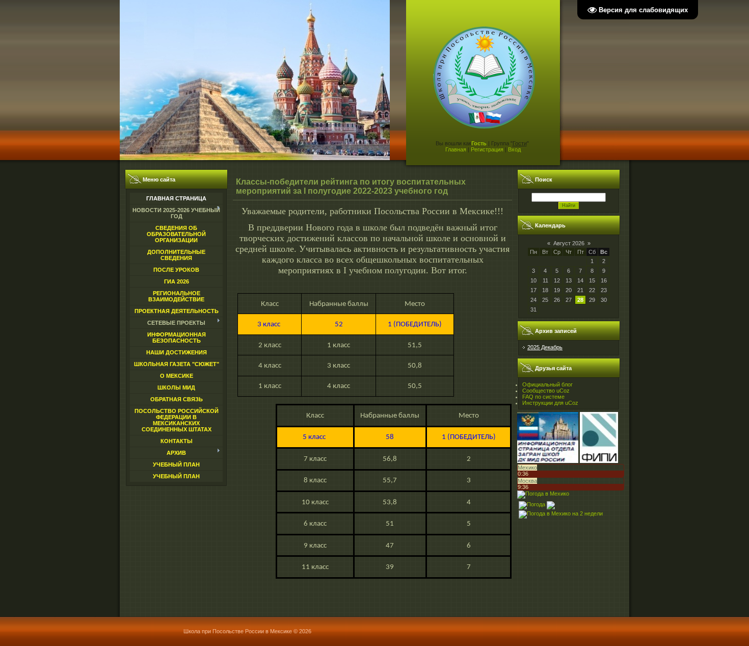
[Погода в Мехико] (543, 493)
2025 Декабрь (545, 347)
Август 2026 (568, 243)
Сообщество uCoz (546, 390)
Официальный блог (547, 384)
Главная (455, 149)
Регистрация (487, 149)
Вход (514, 149)
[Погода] (537, 503)
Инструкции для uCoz (550, 403)
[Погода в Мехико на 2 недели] (561, 512)
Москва (527, 481)
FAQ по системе (543, 397)
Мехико (527, 467)
